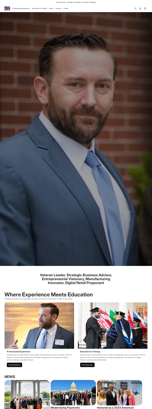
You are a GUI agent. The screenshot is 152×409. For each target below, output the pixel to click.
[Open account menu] (140, 8)
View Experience (14, 365)
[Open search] (135, 8)
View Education (87, 365)
